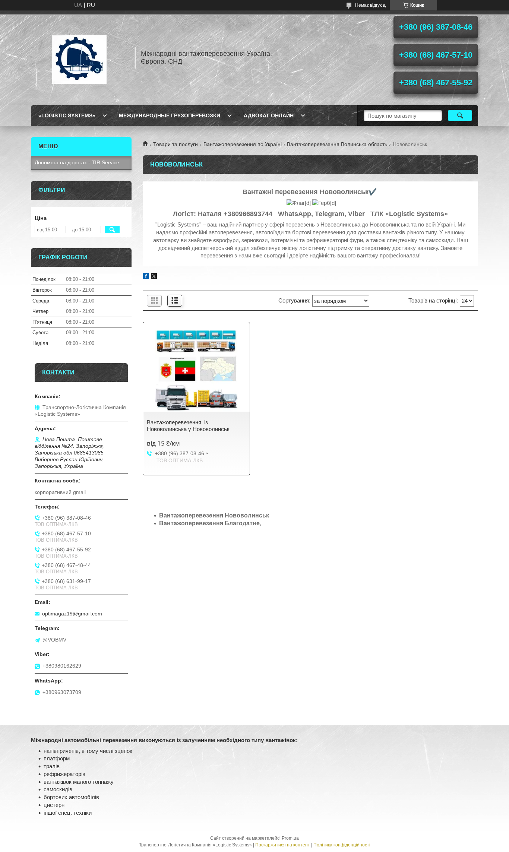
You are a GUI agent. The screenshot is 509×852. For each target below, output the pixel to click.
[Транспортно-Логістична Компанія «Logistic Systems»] (79, 58)
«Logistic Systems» (66, 115)
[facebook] (146, 277)
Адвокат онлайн (269, 115)
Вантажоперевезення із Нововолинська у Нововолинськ (188, 425)
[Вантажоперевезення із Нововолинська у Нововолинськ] (196, 371)
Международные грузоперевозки (169, 115)
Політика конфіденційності (341, 845)
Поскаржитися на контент (282, 845)
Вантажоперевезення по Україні (242, 144)
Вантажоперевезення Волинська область (337, 144)
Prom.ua (290, 838)
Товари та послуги (175, 144)
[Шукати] (460, 115)
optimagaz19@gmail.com (72, 614)
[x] (154, 277)
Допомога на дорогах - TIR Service (77, 162)
